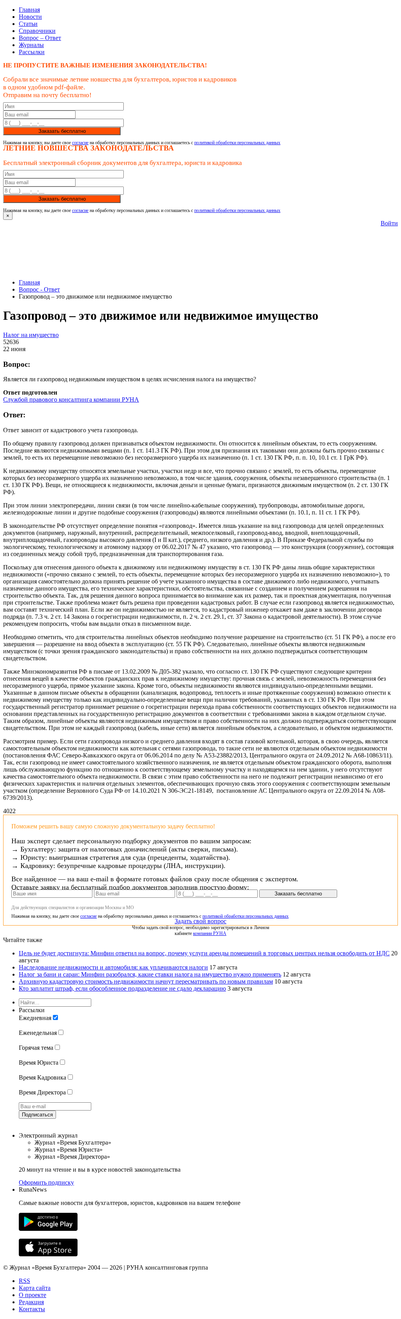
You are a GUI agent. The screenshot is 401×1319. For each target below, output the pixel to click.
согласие (80, 142)
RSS (24, 1280)
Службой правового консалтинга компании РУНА (71, 399)
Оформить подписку (46, 1182)
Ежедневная (35, 1018)
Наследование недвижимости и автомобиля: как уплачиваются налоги (113, 967)
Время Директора (42, 1092)
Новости (30, 16)
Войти (389, 223)
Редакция (31, 1302)
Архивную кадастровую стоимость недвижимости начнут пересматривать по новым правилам (146, 981)
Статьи (28, 23)
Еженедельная (38, 1032)
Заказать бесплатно (62, 131)
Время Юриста (38, 1062)
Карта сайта (35, 1288)
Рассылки (32, 52)
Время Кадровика (42, 1077)
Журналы (31, 45)
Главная (29, 9)
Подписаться (37, 1115)
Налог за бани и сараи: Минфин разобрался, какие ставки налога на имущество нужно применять (150, 974)
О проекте (32, 1295)
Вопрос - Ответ (39, 289)
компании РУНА (209, 933)
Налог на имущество (31, 335)
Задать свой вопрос (200, 921)
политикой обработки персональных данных (237, 142)
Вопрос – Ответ (40, 37)
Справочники (37, 30)
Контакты (32, 1309)
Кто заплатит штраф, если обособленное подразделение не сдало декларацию (122, 988)
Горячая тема (36, 1047)
